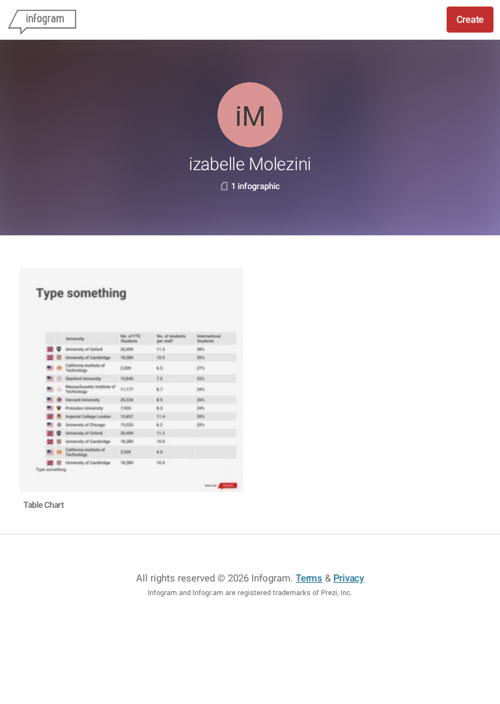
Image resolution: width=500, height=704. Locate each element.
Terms (309, 578)
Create (470, 19)
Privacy (348, 578)
